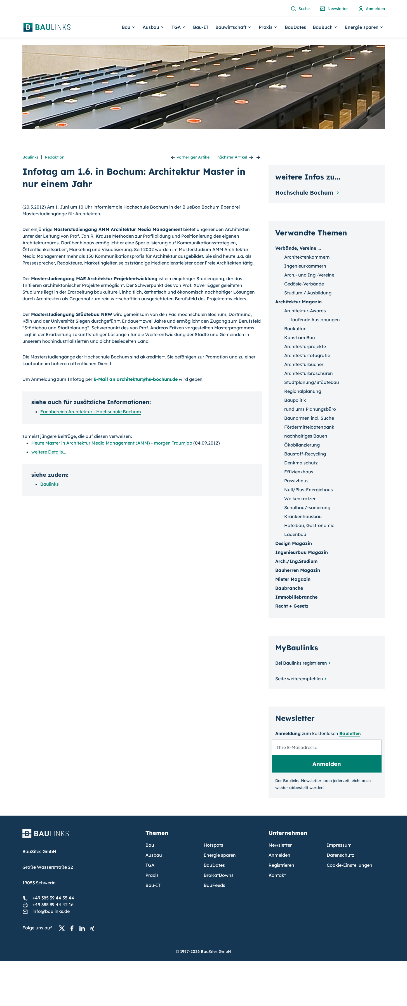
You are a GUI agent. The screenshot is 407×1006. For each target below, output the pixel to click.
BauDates (295, 27)
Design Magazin (293, 543)
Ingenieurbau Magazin (301, 552)
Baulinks (30, 157)
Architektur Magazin (298, 301)
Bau (149, 845)
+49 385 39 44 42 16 (53, 904)
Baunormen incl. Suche (309, 418)
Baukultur (294, 328)
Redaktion (54, 157)
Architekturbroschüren (308, 373)
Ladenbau (295, 534)
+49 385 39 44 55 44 (53, 898)
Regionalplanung (302, 391)
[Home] (80, 837)
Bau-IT (201, 27)
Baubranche (289, 588)
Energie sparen (220, 855)
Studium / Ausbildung (307, 293)
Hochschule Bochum (305, 192)
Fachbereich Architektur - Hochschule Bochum (90, 411)
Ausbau (153, 855)
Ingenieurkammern (305, 266)
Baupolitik (295, 400)
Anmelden (279, 855)
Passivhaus (296, 480)
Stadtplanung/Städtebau (311, 382)
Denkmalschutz (301, 463)
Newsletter (280, 845)
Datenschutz (340, 855)
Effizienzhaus (298, 471)
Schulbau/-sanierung (307, 507)
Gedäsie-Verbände (304, 284)
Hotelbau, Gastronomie (309, 525)
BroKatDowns (219, 875)
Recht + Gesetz (292, 606)
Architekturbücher (303, 364)
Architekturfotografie (307, 355)
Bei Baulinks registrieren (301, 663)
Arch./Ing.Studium (296, 561)
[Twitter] (63, 928)
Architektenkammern (307, 257)
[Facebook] (74, 928)
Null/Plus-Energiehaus (308, 489)
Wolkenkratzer (300, 498)
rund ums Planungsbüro (310, 409)
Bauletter (349, 733)
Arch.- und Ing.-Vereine (309, 275)
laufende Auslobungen (315, 319)
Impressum (339, 845)
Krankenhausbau (303, 516)
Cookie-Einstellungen (349, 865)
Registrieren (281, 865)
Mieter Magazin (292, 579)
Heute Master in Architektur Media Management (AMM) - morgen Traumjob (111, 443)
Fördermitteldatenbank (309, 427)
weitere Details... (48, 452)
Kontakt (277, 875)
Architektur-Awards (305, 310)
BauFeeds (214, 885)
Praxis (152, 875)
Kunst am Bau (299, 337)
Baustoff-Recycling (305, 454)
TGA (149, 865)
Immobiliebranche (296, 597)
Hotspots (213, 845)
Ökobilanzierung (302, 445)
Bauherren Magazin (297, 570)
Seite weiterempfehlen (299, 678)
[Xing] (94, 928)
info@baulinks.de (51, 911)
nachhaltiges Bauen (305, 436)
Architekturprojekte (305, 346)
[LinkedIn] (84, 928)
